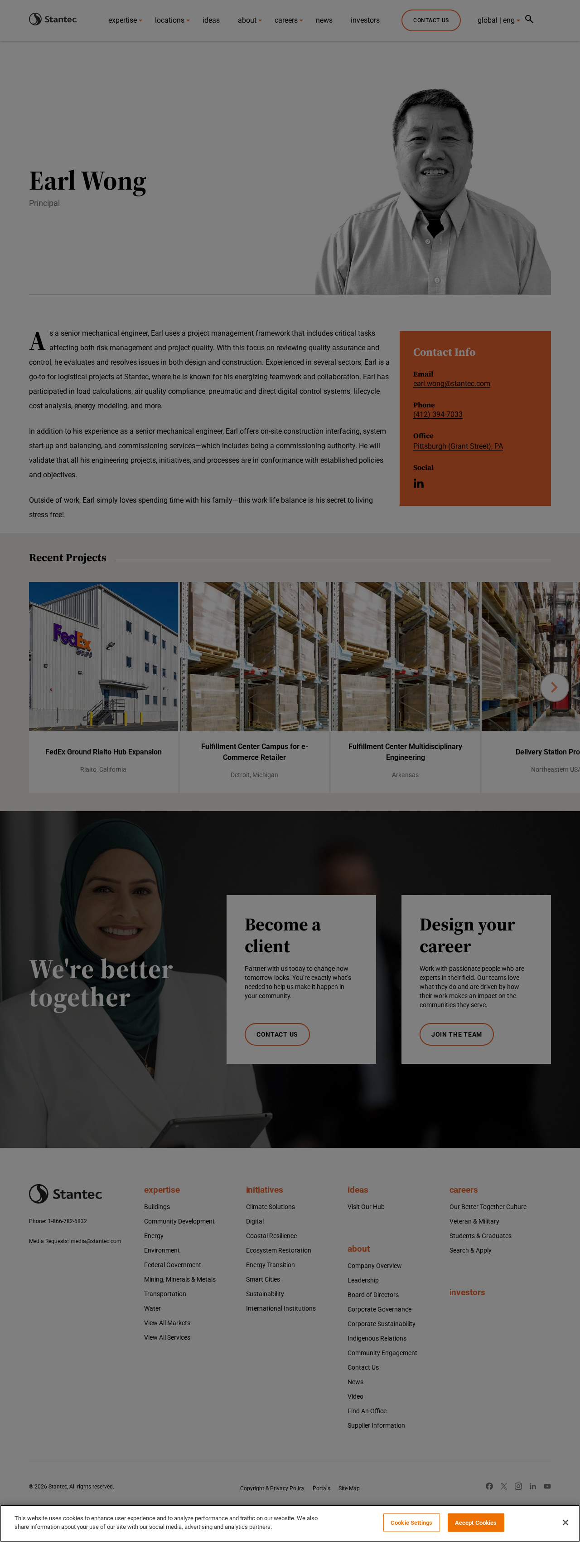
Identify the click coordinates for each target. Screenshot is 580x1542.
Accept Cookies (476, 1522)
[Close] (565, 1522)
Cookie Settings (411, 1522)
